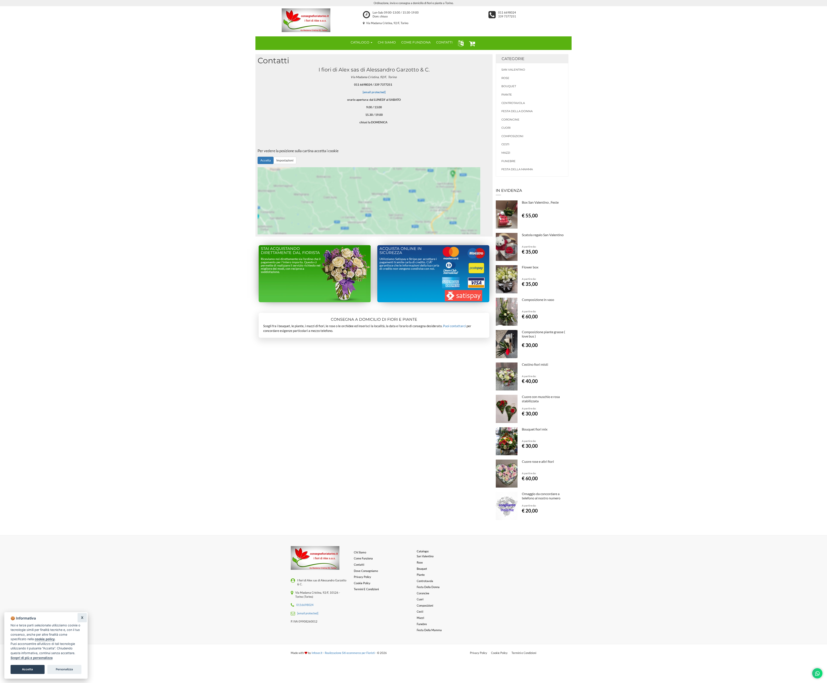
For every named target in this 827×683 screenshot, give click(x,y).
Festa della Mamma (517, 169)
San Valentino (513, 69)
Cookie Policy (499, 653)
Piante (506, 94)
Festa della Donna (517, 111)
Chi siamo (360, 552)
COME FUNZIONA (416, 42)
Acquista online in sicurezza (400, 250)
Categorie (513, 58)
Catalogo (360, 42)
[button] (459, 43)
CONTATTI (444, 42)
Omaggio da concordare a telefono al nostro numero (541, 496)
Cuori (506, 127)
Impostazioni (285, 160)
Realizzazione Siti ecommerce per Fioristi (350, 653)
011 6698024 (507, 12)
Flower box (530, 267)
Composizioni (512, 136)
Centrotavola (513, 103)
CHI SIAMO (387, 42)
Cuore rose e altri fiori (538, 461)
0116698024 (305, 605)
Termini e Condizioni (523, 653)
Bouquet (508, 86)
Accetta (265, 160)
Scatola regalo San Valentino (543, 235)
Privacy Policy (478, 653)
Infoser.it (317, 653)
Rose (505, 78)
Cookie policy (362, 583)
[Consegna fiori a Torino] (305, 20)
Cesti (505, 144)
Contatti (359, 564)
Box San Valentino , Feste (540, 202)
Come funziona (363, 558)
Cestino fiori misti (535, 364)
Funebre (508, 161)
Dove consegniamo (366, 571)
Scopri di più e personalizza (32, 658)
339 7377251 (507, 16)
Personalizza (64, 669)
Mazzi (505, 152)
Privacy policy (362, 577)
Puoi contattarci (454, 326)
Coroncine (510, 119)
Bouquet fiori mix (534, 429)
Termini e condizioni (366, 589)
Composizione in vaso (538, 299)
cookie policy (45, 639)
